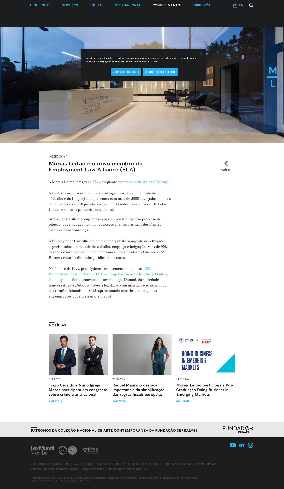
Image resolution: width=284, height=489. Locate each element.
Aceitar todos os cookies (160, 71)
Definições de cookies (46, 464)
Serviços (70, 5)
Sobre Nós (201, 5)
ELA (55, 193)
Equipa (95, 5)
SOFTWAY (85, 481)
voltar (225, 169)
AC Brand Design (53, 481)
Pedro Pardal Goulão (150, 274)
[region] (143, 65)
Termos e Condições (110, 464)
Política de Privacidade (144, 464)
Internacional (127, 5)
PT (235, 5)
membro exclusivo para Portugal (143, 182)
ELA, (96, 182)
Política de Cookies (79, 464)
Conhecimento (166, 5)
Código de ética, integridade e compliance (112, 469)
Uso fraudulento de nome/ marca (55, 469)
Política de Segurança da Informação (191, 464)
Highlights (40, 5)
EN (241, 5)
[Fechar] (200, 53)
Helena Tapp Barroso (113, 274)
